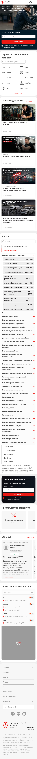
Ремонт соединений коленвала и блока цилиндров (17, 346)
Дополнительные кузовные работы (15, 338)
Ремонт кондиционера (10, 435)
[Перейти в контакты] (30, 2)
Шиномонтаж (8, 447)
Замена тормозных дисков (12, 386)
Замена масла (7, 415)
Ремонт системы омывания (12, 334)
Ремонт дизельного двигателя (14, 442)
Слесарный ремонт (10, 250)
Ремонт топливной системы (12, 401)
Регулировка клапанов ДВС (12, 411)
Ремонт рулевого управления (13, 324)
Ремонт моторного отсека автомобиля (17, 364)
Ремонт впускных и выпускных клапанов (17, 331)
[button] (34, 2)
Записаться (18, 42)
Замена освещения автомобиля (14, 327)
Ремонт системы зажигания (13, 320)
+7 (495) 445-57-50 (28, 723)
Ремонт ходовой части (10, 316)
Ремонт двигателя (9, 408)
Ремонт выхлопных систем (12, 390)
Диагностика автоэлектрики (13, 341)
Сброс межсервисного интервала (15, 393)
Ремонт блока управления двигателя (16, 418)
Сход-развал (8, 462)
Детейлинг (7, 458)
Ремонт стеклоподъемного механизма (17, 373)
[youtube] (18, 715)
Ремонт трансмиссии (10, 439)
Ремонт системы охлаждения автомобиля (13, 430)
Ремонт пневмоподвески (11, 313)
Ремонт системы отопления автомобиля (13, 369)
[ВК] (13, 715)
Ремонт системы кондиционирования (16, 422)
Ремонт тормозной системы (13, 383)
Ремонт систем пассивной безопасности (12, 356)
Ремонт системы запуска (11, 426)
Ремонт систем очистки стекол (14, 404)
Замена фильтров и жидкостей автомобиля (14, 378)
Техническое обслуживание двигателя (17, 360)
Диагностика (8, 454)
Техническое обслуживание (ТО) (15, 246)
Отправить (18, 494)
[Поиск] (5, 707)
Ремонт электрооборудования (13, 255)
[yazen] (24, 715)
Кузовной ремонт (10, 450)
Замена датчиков (8, 397)
